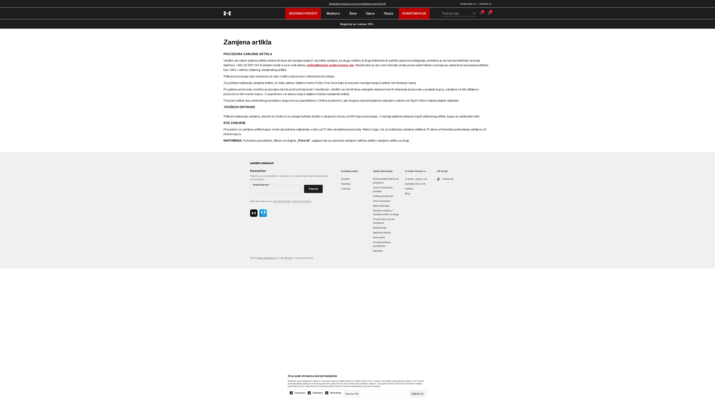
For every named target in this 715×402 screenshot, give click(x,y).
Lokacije (345, 188)
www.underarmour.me (267, 258)
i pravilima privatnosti (301, 201)
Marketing (335, 393)
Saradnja (346, 183)
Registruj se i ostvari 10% (357, 24)
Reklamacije (379, 227)
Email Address (261, 184)
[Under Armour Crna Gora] (227, 13)
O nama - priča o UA (416, 179)
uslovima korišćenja (281, 201)
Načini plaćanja (381, 205)
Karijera (409, 188)
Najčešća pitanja (382, 232)
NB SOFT (289, 258)
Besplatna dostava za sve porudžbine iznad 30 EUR (357, 3)
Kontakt (345, 179)
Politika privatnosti (383, 196)
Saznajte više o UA (415, 183)
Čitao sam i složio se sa (280, 201)
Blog (407, 193)
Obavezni (300, 393)
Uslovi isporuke (381, 201)
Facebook (448, 179)
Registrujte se (468, 3)
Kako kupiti (379, 237)
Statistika (318, 393)
